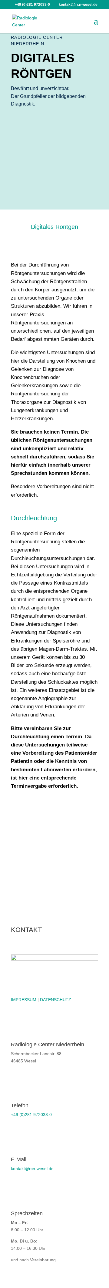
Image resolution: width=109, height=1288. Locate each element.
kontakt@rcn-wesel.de (32, 1168)
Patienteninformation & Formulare (40, 803)
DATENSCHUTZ (55, 999)
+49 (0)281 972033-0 (31, 1114)
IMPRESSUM (23, 999)
